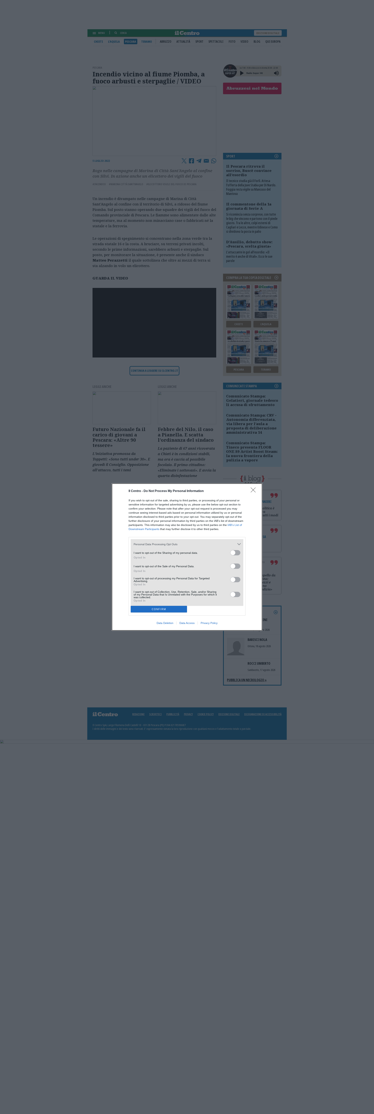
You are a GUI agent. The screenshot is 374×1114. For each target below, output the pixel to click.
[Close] (254, 491)
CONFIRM (159, 609)
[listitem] (187, 544)
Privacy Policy (209, 623)
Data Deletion (165, 623)
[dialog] (187, 557)
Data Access (187, 623)
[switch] (235, 552)
